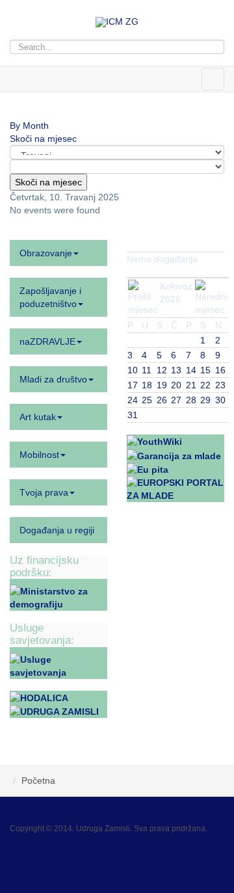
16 (220, 370)
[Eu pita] (147, 469)
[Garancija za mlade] (174, 454)
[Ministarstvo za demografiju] (58, 597)
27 (176, 400)
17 (132, 385)
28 (191, 400)
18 (147, 385)
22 (205, 385)
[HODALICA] (39, 697)
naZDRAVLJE (47, 341)
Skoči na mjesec (43, 138)
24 (132, 400)
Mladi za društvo (53, 379)
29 (205, 400)
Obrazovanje (46, 253)
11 (146, 370)
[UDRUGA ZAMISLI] (54, 711)
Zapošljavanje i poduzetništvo (50, 297)
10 (132, 370)
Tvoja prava (44, 492)
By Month (29, 125)
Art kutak (38, 417)
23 (220, 385)
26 (162, 400)
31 (132, 415)
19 (162, 385)
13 (176, 370)
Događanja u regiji (57, 530)
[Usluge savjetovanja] (58, 665)
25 (147, 400)
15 (205, 370)
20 (176, 385)
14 (191, 370)
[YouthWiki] (154, 441)
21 (191, 385)
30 (220, 400)
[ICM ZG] (117, 22)
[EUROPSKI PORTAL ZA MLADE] (175, 488)
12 (162, 370)
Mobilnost (39, 454)
